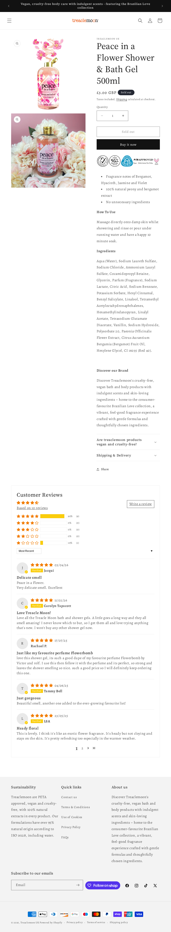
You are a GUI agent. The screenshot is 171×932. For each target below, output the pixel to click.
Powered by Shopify (51, 922)
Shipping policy (119, 922)
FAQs (65, 837)
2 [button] (82, 748)
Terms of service (96, 922)
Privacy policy (75, 922)
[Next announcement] (162, 6)
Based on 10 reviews (32, 508)
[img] (42, 565)
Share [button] (105, 469)
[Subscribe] (78, 885)
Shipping (121, 99)
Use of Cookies (71, 817)
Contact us (69, 797)
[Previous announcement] (9, 6)
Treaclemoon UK (29, 922)
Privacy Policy (70, 827)
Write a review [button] (140, 504)
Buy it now (128, 144)
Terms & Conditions (75, 807)
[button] (9, 21)
